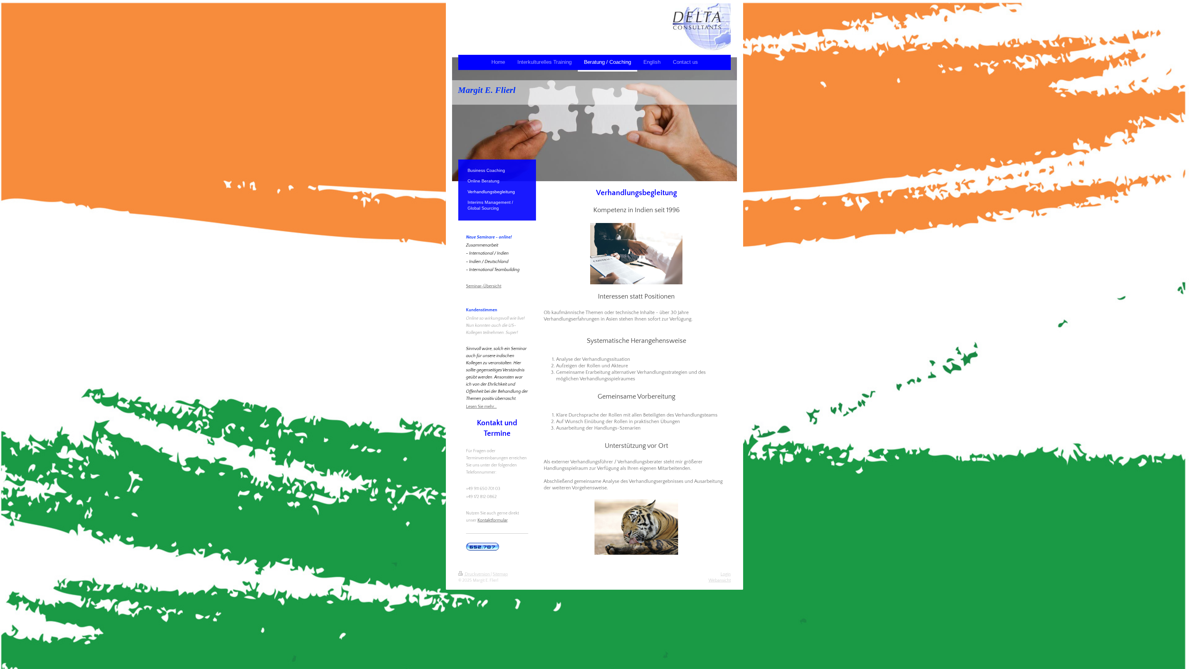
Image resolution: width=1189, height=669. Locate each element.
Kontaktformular (492, 520)
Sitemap (500, 574)
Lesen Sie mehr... (481, 406)
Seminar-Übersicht (483, 286)
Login (726, 574)
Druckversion (477, 574)
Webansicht (719, 580)
